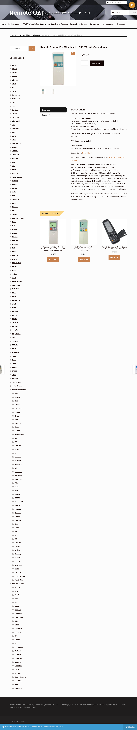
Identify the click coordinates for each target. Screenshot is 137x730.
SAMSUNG (16, 99)
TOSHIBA (15, 117)
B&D (16, 599)
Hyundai (15, 378)
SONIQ (14, 69)
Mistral (17, 431)
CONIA (17, 442)
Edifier (14, 252)
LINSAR (14, 259)
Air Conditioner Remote (58, 24)
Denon (14, 147)
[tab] (53, 110)
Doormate (18, 628)
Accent (17, 587)
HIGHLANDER (17, 281)
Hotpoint (18, 543)
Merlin (17, 669)
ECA (16, 636)
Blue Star (18, 423)
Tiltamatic (18, 688)
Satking (15, 181)
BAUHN (14, 76)
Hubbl (14, 367)
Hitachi (14, 169)
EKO (13, 248)
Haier (17, 528)
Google (15, 330)
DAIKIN (17, 405)
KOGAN (15, 65)
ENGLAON (15, 352)
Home (13, 35)
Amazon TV (16, 143)
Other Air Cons (20, 576)
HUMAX (15, 266)
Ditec (17, 625)
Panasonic (16, 95)
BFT (16, 602)
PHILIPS (15, 240)
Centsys (18, 610)
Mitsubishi (36, 35)
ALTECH (15, 151)
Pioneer (15, 207)
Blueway (18, 554)
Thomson (15, 155)
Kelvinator (18, 464)
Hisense (15, 80)
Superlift (18, 684)
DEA (16, 621)
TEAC (14, 84)
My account (108, 24)
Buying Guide (13, 24)
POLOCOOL (19, 502)
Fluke (14, 222)
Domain (17, 494)
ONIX (14, 278)
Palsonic (15, 158)
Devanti (15, 184)
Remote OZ (25, 12)
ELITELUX (15, 289)
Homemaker (19, 434)
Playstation (16, 334)
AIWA (14, 203)
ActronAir (18, 509)
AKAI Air (17, 490)
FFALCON (15, 244)
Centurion (18, 614)
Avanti (17, 595)
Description (46, 110)
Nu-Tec (14, 315)
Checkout (121, 24)
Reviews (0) (46, 115)
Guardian (18, 655)
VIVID (14, 337)
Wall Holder (19, 580)
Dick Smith (16, 121)
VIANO (14, 72)
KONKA (14, 308)
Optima (17, 561)
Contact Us (94, 24)
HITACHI (18, 461)
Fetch (14, 270)
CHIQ (14, 210)
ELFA (16, 524)
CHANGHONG (17, 177)
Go (32, 48)
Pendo (14, 233)
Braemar (18, 513)
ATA (16, 591)
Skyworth (15, 199)
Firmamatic (19, 647)
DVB (13, 196)
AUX (16, 401)
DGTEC (15, 237)
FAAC (17, 643)
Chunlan (18, 446)
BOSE (14, 349)
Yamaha (15, 341)
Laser (14, 360)
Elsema (17, 640)
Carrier (17, 517)
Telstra (15, 114)
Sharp (14, 132)
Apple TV (15, 128)
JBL (13, 125)
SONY (14, 102)
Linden (14, 229)
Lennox (17, 546)
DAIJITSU (18, 572)
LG (13, 87)
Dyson (17, 416)
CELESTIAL (16, 285)
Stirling (17, 550)
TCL (13, 106)
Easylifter (18, 632)
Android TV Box (18, 218)
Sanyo (14, 188)
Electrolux (18, 408)
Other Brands (17, 386)
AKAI (14, 140)
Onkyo (14, 274)
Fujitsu (17, 412)
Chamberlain (19, 617)
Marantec (18, 666)
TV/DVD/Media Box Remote (34, 24)
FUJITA (17, 498)
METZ (14, 293)
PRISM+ (15, 345)
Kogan (17, 438)
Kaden (17, 419)
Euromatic (18, 565)
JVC (13, 162)
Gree (16, 453)
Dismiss (131, 727)
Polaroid (15, 255)
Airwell (17, 397)
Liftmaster (18, 658)
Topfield (15, 110)
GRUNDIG (15, 173)
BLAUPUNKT (16, 263)
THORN (15, 322)
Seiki (14, 192)
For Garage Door (18, 584)
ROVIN (14, 319)
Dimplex (18, 520)
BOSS (17, 606)
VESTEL (15, 214)
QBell (14, 304)
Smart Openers (20, 677)
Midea (17, 449)
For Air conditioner (24, 35)
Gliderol (18, 651)
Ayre (16, 535)
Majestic (15, 311)
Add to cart (96, 63)
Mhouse (18, 673)
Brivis (17, 539)
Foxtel (14, 225)
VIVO (14, 91)
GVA (13, 166)
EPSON (14, 371)
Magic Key (18, 662)
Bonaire (17, 505)
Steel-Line (18, 681)
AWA (14, 136)
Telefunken (16, 382)
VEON (14, 356)
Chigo (17, 427)
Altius (14, 375)
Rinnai (17, 569)
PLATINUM (16, 300)
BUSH (14, 296)
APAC (17, 393)
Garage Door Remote (78, 24)
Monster (15, 326)
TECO (14, 363)
